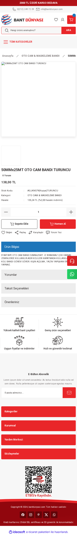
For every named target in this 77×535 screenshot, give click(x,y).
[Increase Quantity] (71, 212)
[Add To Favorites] (6, 232)
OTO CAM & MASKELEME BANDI (45, 195)
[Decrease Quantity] (6, 212)
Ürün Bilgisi (12, 247)
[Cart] (71, 19)
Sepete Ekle (21, 223)
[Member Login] (63, 20)
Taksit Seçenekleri (17, 288)
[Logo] (22, 19)
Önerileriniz (12, 302)
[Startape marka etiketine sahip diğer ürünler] (11, 156)
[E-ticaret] (38, 532)
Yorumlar (11, 275)
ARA (68, 30)
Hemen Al (60, 223)
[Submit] (69, 392)
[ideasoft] (17, 532)
